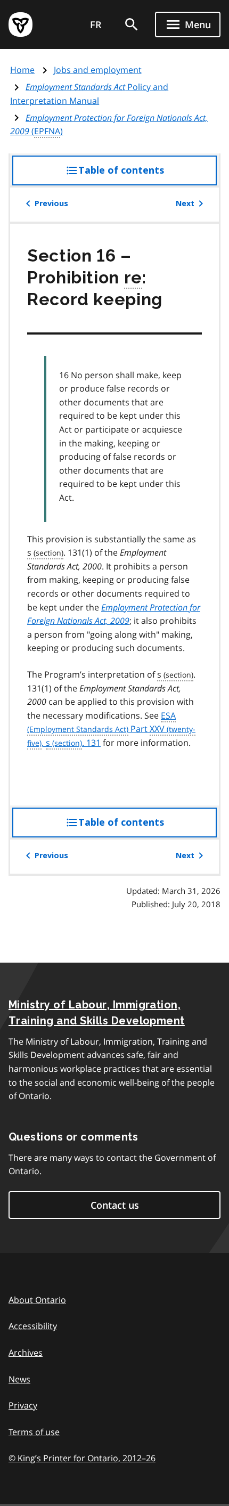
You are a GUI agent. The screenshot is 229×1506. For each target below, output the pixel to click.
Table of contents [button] (142, 175)
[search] (131, 24)
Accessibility (33, 1326)
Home (22, 70)
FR (96, 24)
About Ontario (37, 1300)
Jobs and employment (98, 70)
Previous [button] (51, 203)
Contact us (115, 1205)
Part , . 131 (109, 729)
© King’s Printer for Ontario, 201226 (82, 1458)
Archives (26, 1352)
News (19, 1379)
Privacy (23, 1405)
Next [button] (185, 203)
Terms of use (34, 1432)
